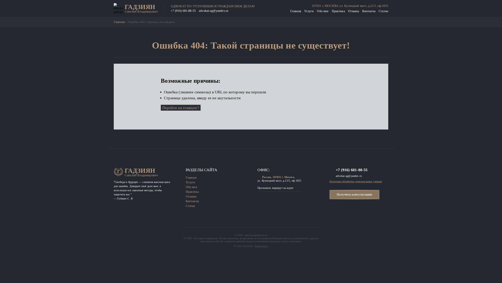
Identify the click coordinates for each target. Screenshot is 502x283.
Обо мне (322, 11)
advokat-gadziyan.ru (256, 235)
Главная (295, 11)
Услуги (309, 11)
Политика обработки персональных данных (355, 181)
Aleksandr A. (261, 245)
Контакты (369, 11)
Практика (338, 11)
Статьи (383, 11)
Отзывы (353, 11)
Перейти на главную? (180, 108)
